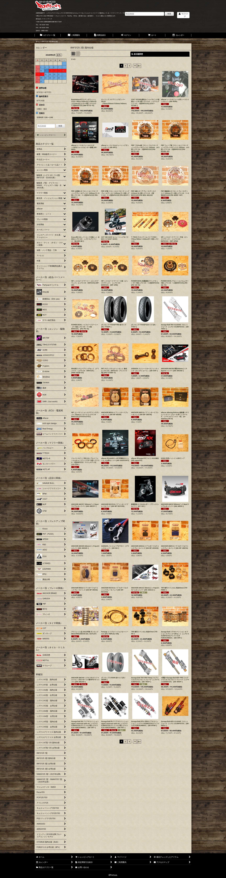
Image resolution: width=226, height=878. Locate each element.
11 (135, 66)
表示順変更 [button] (138, 54)
